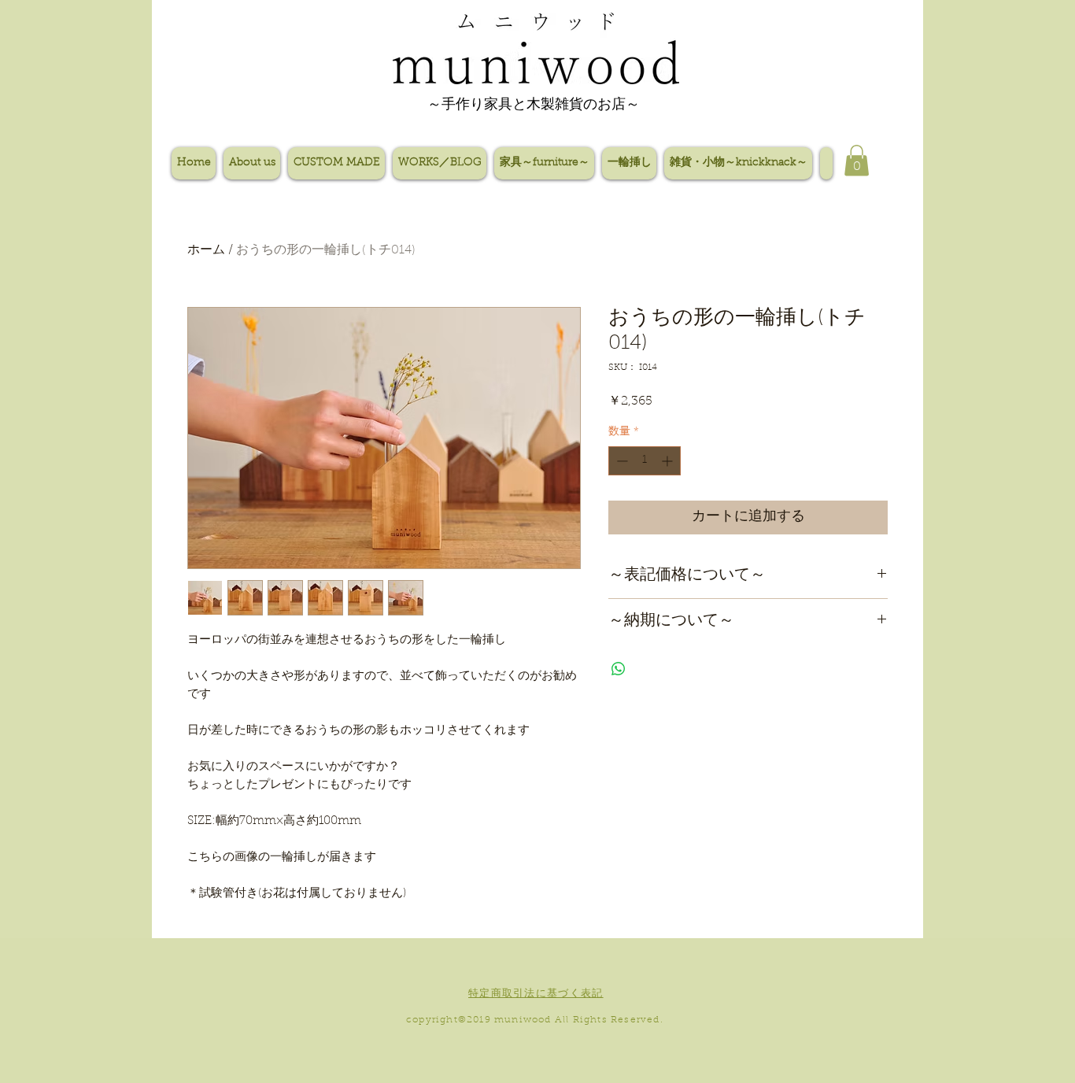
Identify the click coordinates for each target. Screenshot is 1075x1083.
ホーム (206, 250)
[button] (857, 160)
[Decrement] (620, 461)
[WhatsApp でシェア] (618, 669)
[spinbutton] (644, 461)
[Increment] (668, 461)
